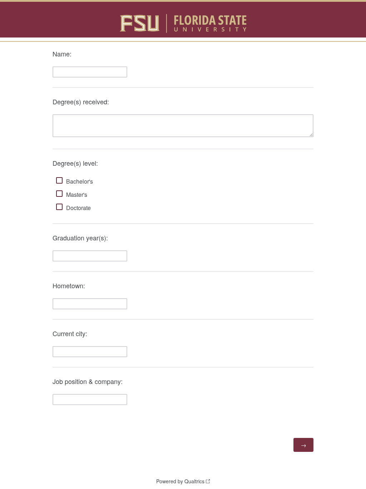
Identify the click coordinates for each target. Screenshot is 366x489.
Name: (63, 53)
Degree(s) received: (82, 101)
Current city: (70, 333)
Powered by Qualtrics (180, 481)
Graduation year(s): (81, 237)
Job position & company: (88, 381)
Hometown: (70, 285)
